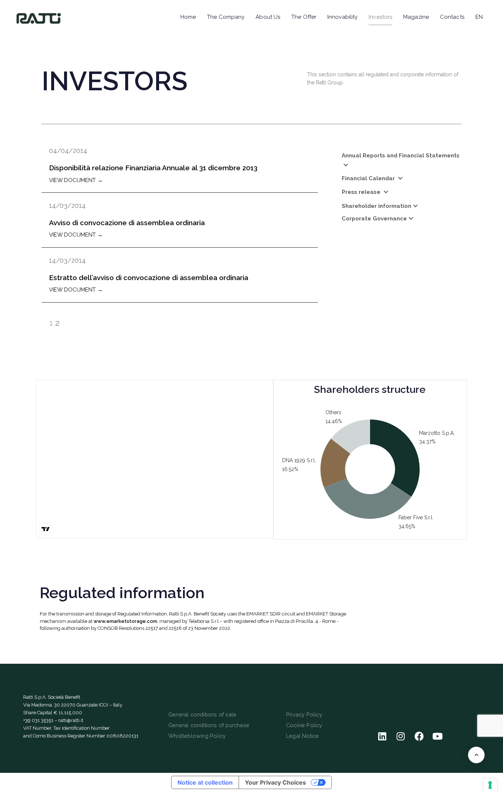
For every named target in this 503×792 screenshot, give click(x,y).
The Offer (303, 17)
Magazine (416, 17)
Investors (380, 17)
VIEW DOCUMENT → (76, 180)
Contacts (452, 17)
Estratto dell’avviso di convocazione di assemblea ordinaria (148, 277)
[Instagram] (400, 736)
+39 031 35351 (38, 720)
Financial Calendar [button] (369, 178)
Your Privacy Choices (275, 782)
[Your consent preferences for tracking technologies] (490, 785)
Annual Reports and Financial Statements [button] (401, 155)
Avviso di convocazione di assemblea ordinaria (127, 223)
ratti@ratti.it (70, 720)
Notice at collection (205, 782)
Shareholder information (376, 206)
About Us (268, 17)
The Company (226, 17)
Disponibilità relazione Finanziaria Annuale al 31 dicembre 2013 (153, 168)
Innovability (342, 17)
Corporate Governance (374, 218)
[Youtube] (437, 736)
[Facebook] (419, 736)
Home (188, 17)
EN (479, 17)
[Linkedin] (382, 736)
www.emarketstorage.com (125, 621)
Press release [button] (362, 192)
